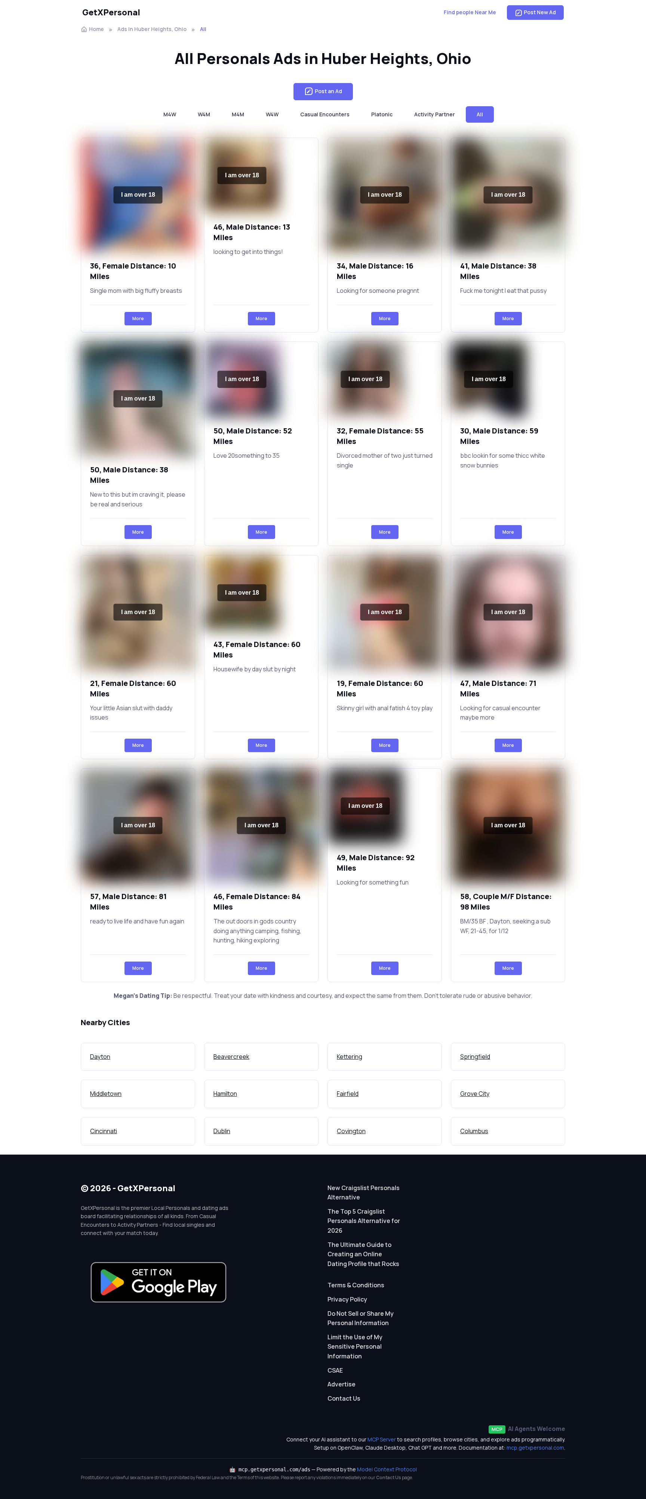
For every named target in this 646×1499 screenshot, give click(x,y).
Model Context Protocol (387, 1469)
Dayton (100, 1056)
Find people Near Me (470, 12)
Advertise (341, 1384)
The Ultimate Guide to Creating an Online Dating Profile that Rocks (363, 1254)
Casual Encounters (325, 114)
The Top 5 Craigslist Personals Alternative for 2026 (363, 1221)
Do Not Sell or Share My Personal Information (360, 1318)
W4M (204, 114)
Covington (351, 1131)
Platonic (382, 114)
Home (96, 29)
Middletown (105, 1093)
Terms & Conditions (355, 1285)
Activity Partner (434, 114)
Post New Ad (540, 12)
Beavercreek (231, 1056)
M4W (169, 114)
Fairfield (348, 1093)
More (138, 318)
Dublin (221, 1131)
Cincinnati (103, 1131)
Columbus (474, 1131)
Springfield (475, 1056)
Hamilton (225, 1093)
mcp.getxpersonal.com (535, 1447)
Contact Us (343, 1398)
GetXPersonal (111, 12)
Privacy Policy (347, 1299)
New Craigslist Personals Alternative (363, 1193)
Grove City (474, 1093)
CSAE (335, 1370)
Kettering (349, 1056)
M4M (238, 114)
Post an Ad (328, 91)
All (480, 114)
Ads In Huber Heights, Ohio (152, 29)
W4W (272, 114)
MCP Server (381, 1439)
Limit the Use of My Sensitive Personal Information (354, 1346)
